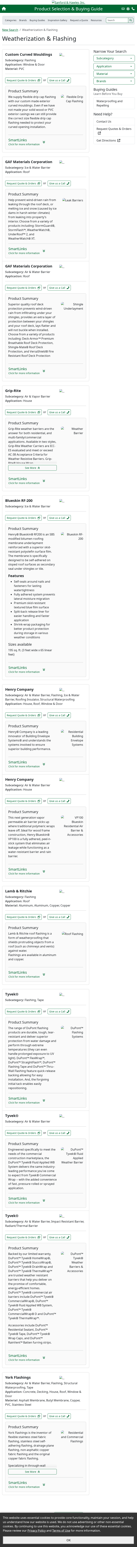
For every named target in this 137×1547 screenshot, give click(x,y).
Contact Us (104, 121)
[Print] (128, 9)
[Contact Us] (133, 9)
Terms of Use (61, 1531)
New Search (10, 30)
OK (69, 1540)
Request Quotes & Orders (114, 129)
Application (104, 66)
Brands (101, 81)
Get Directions (106, 140)
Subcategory (105, 58)
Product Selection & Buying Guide (68, 9)
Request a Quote (79, 20)
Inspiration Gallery (57, 20)
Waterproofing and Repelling (110, 103)
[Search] (130, 20)
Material (102, 74)
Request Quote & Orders (21, 80)
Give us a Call (57, 80)
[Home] (15, 8)
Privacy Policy (36, 1531)
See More (30, 468)
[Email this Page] (123, 9)
